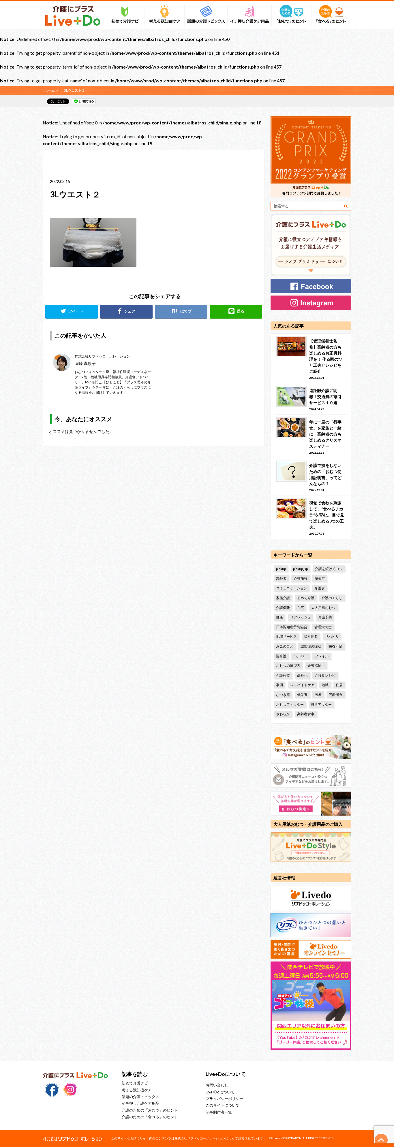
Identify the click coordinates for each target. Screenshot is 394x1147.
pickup (281, 569)
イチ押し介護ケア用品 (140, 1103)
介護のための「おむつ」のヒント (150, 1110)
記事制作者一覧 (219, 1112)
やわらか (283, 714)
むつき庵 (283, 694)
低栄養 (302, 694)
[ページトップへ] (381, 1140)
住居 (339, 685)
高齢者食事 (305, 714)
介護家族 (283, 675)
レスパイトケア (302, 685)
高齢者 (281, 578)
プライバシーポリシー (224, 1098)
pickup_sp (300, 569)
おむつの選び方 (288, 665)
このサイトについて (222, 1105)
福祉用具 (311, 636)
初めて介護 (305, 598)
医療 (318, 694)
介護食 (319, 588)
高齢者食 (336, 694)
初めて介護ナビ (135, 1083)
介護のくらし (332, 598)
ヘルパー (300, 656)
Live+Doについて (220, 1092)
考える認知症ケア (137, 1090)
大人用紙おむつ (323, 607)
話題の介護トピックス (140, 1096)
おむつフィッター (290, 704)
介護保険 (283, 607)
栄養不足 (335, 646)
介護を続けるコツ (329, 569)
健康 (279, 617)
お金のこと (284, 646)
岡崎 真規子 (85, 363)
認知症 (320, 578)
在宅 (300, 607)
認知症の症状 (311, 646)
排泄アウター (321, 704)
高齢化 (302, 675)
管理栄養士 (323, 627)
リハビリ (332, 636)
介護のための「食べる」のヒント (150, 1116)
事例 (279, 685)
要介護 (281, 656)
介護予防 (325, 617)
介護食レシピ (325, 675)
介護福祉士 (316, 665)
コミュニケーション (291, 588)
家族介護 (283, 598)
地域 (325, 685)
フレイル (322, 656)
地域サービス (286, 636)
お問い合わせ (217, 1085)
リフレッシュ (300, 617)
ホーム (49, 90)
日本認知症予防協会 (291, 627)
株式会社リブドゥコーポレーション (200, 1138)
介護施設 (300, 578)
